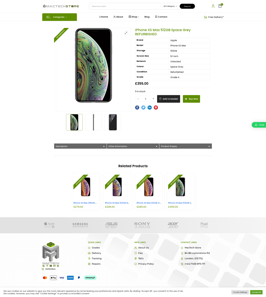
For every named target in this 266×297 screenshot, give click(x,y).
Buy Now (193, 98)
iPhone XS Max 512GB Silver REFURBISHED (125, 203)
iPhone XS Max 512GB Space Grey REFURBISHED (191, 203)
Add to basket (170, 98)
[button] (220, 6)
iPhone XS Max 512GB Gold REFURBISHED (156, 203)
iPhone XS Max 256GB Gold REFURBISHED (93, 203)
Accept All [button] (256, 292)
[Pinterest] (156, 107)
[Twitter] (143, 107)
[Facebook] (137, 107)
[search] (187, 6)
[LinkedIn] (150, 107)
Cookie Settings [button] (240, 292)
